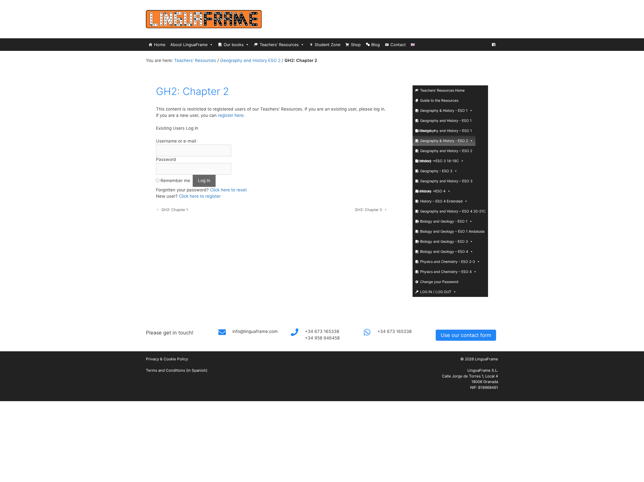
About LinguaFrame (189, 44)
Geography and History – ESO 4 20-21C (453, 211)
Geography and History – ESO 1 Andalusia (443, 132)
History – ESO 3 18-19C (439, 161)
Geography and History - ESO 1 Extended (443, 122)
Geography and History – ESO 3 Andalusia (443, 182)
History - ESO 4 (433, 191)
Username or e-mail (176, 141)
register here (231, 115)
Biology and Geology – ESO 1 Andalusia (452, 231)
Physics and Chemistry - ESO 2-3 (447, 261)
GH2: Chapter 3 (368, 210)
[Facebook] (493, 44)
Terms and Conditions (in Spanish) (176, 370)
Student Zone (327, 44)
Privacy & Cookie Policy (167, 359)
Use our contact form (466, 335)
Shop (356, 44)
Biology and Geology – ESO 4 (444, 251)
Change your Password (439, 282)
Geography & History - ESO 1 (444, 110)
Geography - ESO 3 (436, 171)
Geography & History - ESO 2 (444, 141)
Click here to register (200, 196)
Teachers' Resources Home (442, 90)
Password (166, 159)
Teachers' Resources (279, 44)
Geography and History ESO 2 (250, 60)
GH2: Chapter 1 (175, 210)
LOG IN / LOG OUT (435, 292)
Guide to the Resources (439, 100)
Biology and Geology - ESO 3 (444, 241)
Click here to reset (228, 189)
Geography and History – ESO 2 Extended (443, 152)
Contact (398, 44)
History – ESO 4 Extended (441, 201)
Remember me (175, 180)
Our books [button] (234, 44)
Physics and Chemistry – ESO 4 (446, 271)
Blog (375, 44)
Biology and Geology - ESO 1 (443, 221)
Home (159, 44)
